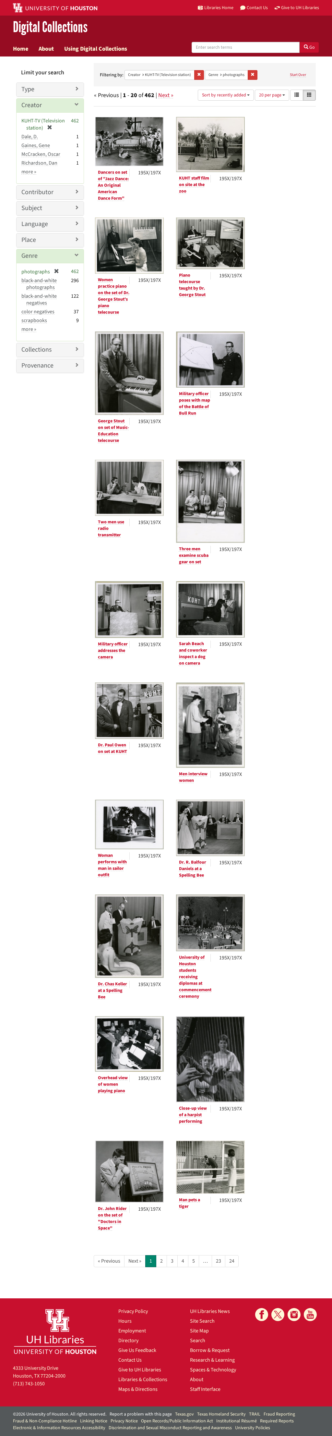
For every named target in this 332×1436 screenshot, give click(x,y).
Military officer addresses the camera (113, 650)
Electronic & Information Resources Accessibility (59, 1428)
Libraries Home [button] (218, 7)
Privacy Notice (124, 1421)
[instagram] (294, 1314)
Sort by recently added (224, 95)
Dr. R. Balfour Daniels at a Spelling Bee (192, 869)
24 (231, 1261)
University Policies (252, 1428)
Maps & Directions (138, 1389)
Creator (31, 105)
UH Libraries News (210, 1311)
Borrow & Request (210, 1350)
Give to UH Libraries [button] (300, 7)
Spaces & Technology (213, 1369)
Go (311, 47)
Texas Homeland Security (221, 1414)
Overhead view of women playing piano (113, 1084)
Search (197, 1340)
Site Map (199, 1330)
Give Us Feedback (137, 1350)
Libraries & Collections (142, 1379)
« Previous (109, 1261)
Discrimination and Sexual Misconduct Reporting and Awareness (170, 1428)
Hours (125, 1321)
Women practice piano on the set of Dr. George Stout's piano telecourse (113, 296)
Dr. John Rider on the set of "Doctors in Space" (112, 1218)
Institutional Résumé (236, 1421)
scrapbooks (34, 320)
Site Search (202, 1321)
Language (34, 224)
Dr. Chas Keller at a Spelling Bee (112, 990)
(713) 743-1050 (29, 1383)
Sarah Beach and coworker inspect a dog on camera (193, 654)
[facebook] (261, 1314)
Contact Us (130, 1360)
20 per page (270, 95)
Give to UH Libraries (139, 1369)
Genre (29, 255)
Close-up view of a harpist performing (193, 1115)
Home (20, 48)
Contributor (37, 192)
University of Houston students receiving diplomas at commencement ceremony (195, 977)
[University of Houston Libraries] (55, 1331)
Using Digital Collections (95, 48)
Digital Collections (50, 27)
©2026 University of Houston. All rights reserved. (59, 1414)
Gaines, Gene (35, 145)
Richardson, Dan (39, 163)
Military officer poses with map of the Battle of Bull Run (194, 404)
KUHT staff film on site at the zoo (194, 184)
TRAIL (254, 1414)
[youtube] (310, 1314)
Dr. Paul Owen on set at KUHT (112, 748)
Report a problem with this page (141, 1414)
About (46, 48)
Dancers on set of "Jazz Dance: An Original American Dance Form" (113, 185)
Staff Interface (205, 1389)
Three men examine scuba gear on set (193, 555)
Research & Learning (212, 1360)
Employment (132, 1330)
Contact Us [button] (257, 7)
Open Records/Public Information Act (177, 1421)
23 (218, 1261)
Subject (31, 208)
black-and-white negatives (39, 299)
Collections (36, 349)
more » (28, 171)
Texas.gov (184, 1414)
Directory (128, 1340)
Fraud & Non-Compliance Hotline (45, 1421)
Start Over (298, 75)
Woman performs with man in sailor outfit (112, 865)
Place (28, 239)
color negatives (37, 311)
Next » (165, 95)
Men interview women (193, 777)
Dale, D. (29, 136)
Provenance (37, 365)
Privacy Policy (133, 1311)
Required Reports (277, 1421)
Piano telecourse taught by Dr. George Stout (192, 285)
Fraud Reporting (279, 1414)
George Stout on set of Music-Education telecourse (113, 431)
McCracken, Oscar (40, 154)
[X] (277, 1314)
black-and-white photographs (39, 284)
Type (27, 89)
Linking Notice (93, 1421)
